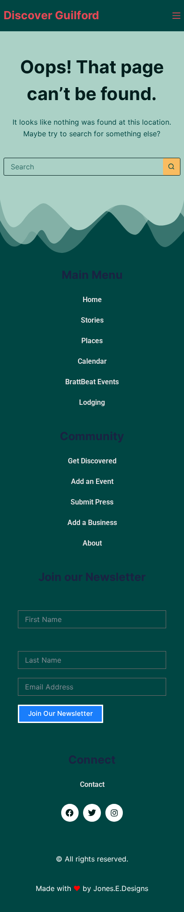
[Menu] (176, 16)
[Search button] (171, 166)
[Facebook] (70, 813)
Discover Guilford (51, 15)
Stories (92, 320)
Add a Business (92, 522)
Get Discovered (92, 461)
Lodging (92, 402)
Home (92, 299)
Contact (92, 784)
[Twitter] (92, 813)
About (92, 543)
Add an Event (92, 481)
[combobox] (83, 167)
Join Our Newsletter (60, 713)
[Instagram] (114, 813)
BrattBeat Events (92, 382)
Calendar (92, 361)
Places (92, 340)
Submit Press (92, 502)
